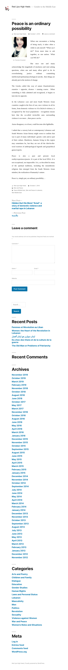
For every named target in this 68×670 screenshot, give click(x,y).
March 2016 (18, 432)
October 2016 (19, 415)
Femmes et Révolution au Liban (27, 327)
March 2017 (18, 408)
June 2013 (17, 534)
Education (17, 584)
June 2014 (17, 493)
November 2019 (20, 375)
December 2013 (20, 513)
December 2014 (20, 476)
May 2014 (17, 496)
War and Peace (18, 188)
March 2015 (18, 466)
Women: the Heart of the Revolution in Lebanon (31, 331)
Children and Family (22, 577)
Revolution (17, 611)
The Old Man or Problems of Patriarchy (31, 345)
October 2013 (19, 520)
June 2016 (17, 422)
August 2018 (18, 395)
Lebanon (16, 598)
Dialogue (16, 581)
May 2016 (17, 425)
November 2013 (20, 517)
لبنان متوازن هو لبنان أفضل (23, 336)
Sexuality (16, 614)
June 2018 (17, 398)
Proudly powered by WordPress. (35, 663)
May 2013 (17, 537)
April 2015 (17, 462)
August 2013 (18, 527)
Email (36, 268)
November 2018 (20, 388)
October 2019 (19, 378)
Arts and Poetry (20, 574)
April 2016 (17, 429)
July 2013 (17, 530)
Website (14, 278)
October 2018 (19, 391)
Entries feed (18, 645)
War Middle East (17, 192)
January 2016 (18, 435)
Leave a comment (49, 34)
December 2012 (20, 554)
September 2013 (20, 523)
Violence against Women (24, 618)
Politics (15, 608)
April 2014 (17, 500)
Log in (15, 641)
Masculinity (18, 601)
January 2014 (18, 510)
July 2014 (17, 490)
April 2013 (17, 540)
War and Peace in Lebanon (34, 190)
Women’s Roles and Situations (27, 625)
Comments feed (20, 648)
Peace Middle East (19, 190)
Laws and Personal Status (25, 594)
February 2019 (19, 385)
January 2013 (18, 550)
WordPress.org (19, 651)
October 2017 (19, 402)
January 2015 (18, 473)
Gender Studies (19, 587)
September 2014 (20, 486)
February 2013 (19, 547)
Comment (15, 243)
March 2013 (18, 544)
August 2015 (18, 452)
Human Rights (19, 591)
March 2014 (18, 503)
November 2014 (20, 479)
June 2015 (17, 456)
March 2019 (18, 381)
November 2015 (20, 442)
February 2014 (19, 506)
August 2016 (18, 418)
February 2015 (19, 469)
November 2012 (20, 557)
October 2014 (19, 483)
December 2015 (20, 439)
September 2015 (20, 449)
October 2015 (19, 446)
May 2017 (17, 405)
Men (14, 604)
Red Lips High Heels (21, 6)
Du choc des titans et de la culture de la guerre (31, 341)
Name (14, 268)
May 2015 (17, 459)
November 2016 (20, 412)
